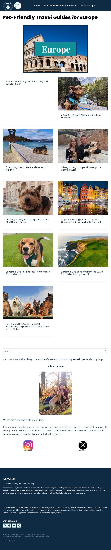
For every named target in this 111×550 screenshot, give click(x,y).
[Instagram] (9, 526)
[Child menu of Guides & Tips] (88, 5)
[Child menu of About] (79, 16)
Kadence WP (41, 534)
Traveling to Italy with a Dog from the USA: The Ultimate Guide (27, 221)
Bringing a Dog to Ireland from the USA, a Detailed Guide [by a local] (82, 273)
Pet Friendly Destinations (60, 17)
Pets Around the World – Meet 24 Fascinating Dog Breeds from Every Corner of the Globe (28, 326)
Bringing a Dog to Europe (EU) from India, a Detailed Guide (28, 273)
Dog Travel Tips (76, 359)
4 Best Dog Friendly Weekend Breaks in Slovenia (81, 116)
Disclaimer (16, 541)
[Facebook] (5, 526)
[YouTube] (14, 526)
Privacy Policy (7, 541)
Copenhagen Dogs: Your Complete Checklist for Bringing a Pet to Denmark (81, 221)
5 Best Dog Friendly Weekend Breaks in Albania (25, 168)
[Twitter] (19, 526)
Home (37, 5)
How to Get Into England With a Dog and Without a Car (27, 82)
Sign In (17, 5)
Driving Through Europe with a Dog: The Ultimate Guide (81, 168)
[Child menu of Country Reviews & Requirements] (60, 5)
